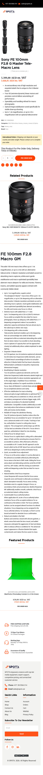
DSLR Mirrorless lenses (15, 123)
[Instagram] (12, 747)
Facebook (2, 165)
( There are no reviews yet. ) (19, 71)
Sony (6, 129)
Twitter (7, 165)
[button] (39, 4)
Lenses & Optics (33, 123)
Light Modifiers (22, 592)
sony (10, 126)
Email (16, 165)
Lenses (25, 123)
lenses (7, 126)
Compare (38, 185)
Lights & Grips (31, 592)
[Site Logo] (8, 12)
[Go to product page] (21, 202)
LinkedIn (11, 165)
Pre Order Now (26, 158)
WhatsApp (20, 165)
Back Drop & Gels (13, 592)
